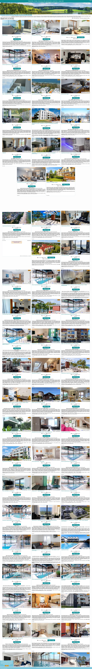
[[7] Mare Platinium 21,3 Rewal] (16, 86)
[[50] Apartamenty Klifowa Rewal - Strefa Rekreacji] (16, 542)
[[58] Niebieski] (75, 600)
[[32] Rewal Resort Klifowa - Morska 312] (16, 365)
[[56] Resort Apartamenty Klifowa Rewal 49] (16, 600)
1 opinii (82, 496)
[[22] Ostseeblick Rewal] (75, 247)
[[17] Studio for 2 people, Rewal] (60, 174)
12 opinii (81, 408)
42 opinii (21, 496)
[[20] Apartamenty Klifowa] (75, 218)
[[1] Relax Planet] (16, 27)
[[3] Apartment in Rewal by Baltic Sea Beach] (75, 27)
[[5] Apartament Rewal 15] (46, 56)
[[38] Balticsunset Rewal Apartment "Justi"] (16, 424)
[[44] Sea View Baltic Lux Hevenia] (16, 483)
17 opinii (50, 70)
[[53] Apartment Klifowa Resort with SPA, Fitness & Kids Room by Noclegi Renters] (16, 571)
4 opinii (78, 614)
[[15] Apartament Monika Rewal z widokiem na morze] (75, 145)
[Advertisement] (46, 203)
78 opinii (51, 408)
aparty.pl (91, 0)
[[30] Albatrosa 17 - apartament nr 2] (46, 335)
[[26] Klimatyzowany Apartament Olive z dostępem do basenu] (16, 306)
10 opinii (39, 188)
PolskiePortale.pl (5, 668)
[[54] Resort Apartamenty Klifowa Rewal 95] (46, 571)
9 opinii (57, 159)
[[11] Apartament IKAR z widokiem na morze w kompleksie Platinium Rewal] (46, 115)
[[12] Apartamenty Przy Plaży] (75, 115)
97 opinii (24, 555)
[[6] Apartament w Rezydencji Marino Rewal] (75, 56)
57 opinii (19, 129)
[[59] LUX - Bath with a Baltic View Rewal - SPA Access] (16, 630)
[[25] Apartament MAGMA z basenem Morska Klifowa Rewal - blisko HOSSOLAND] (75, 277)
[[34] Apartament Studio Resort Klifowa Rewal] (75, 365)
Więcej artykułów (4, 240)
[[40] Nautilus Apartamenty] (75, 424)
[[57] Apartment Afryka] (46, 600)
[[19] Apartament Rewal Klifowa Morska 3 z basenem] (46, 218)
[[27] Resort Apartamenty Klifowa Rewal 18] (46, 306)
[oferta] (52, 33)
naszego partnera (10, 46)
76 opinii (88, 291)
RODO (9, 664)
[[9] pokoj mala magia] (75, 86)
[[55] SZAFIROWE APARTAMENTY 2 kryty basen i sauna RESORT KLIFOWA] (75, 571)
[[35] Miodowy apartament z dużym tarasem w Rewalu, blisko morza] (16, 394)
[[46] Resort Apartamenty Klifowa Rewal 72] (75, 483)
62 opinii (82, 349)
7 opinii (80, 129)
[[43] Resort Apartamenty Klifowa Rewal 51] (75, 453)
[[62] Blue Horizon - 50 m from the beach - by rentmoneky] (16, 659)
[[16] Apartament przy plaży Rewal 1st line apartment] (31, 174)
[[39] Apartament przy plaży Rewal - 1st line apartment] (46, 424)
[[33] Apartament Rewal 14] (46, 365)
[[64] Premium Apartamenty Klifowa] (75, 659)
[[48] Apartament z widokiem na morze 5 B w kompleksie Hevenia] (46, 512)
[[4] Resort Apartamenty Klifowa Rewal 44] (16, 56)
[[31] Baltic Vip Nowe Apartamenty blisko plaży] (75, 335)
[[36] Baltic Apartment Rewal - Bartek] (46, 394)
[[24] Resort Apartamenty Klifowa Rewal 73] (46, 277)
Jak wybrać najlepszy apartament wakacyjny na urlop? (16, 242)
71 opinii (23, 526)
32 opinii (79, 261)
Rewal (29, 20)
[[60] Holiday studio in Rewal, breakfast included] (46, 630)
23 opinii (55, 526)
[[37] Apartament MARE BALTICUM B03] (75, 394)
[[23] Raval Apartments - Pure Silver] (16, 277)
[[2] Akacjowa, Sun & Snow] (46, 27)
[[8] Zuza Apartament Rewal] (46, 86)
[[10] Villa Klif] (16, 115)
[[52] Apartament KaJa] (75, 542)
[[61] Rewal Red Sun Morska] (75, 630)
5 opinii (82, 467)
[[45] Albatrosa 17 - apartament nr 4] (46, 483)
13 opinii (22, 290)
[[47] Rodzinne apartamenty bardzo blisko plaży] (16, 512)
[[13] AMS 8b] (16, 145)
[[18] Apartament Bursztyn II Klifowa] (16, 218)
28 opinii (51, 349)
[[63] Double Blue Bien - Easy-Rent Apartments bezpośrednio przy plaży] (46, 659)
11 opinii (82, 70)
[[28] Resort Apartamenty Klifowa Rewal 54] (75, 306)
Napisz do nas (54, 667)
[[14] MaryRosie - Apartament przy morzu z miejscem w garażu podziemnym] (46, 145)
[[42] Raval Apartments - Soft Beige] (46, 453)
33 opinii (26, 408)
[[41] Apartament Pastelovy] (16, 453)
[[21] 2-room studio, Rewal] (46, 247)
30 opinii (23, 70)
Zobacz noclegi (17, 39)
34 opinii (52, 290)
